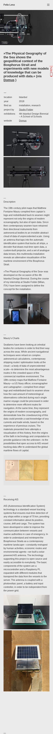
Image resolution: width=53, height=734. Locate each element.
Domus (9, 80)
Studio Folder (26, 109)
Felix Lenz (9, 5)
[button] (48, 5)
